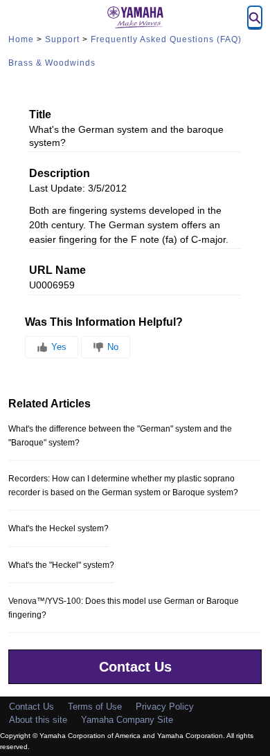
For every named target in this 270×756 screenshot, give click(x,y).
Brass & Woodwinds (52, 63)
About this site (38, 719)
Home (21, 39)
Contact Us (135, 666)
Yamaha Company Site (127, 719)
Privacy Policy (165, 706)
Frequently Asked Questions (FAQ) (166, 39)
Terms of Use (95, 706)
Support (62, 39)
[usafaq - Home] (135, 17)
